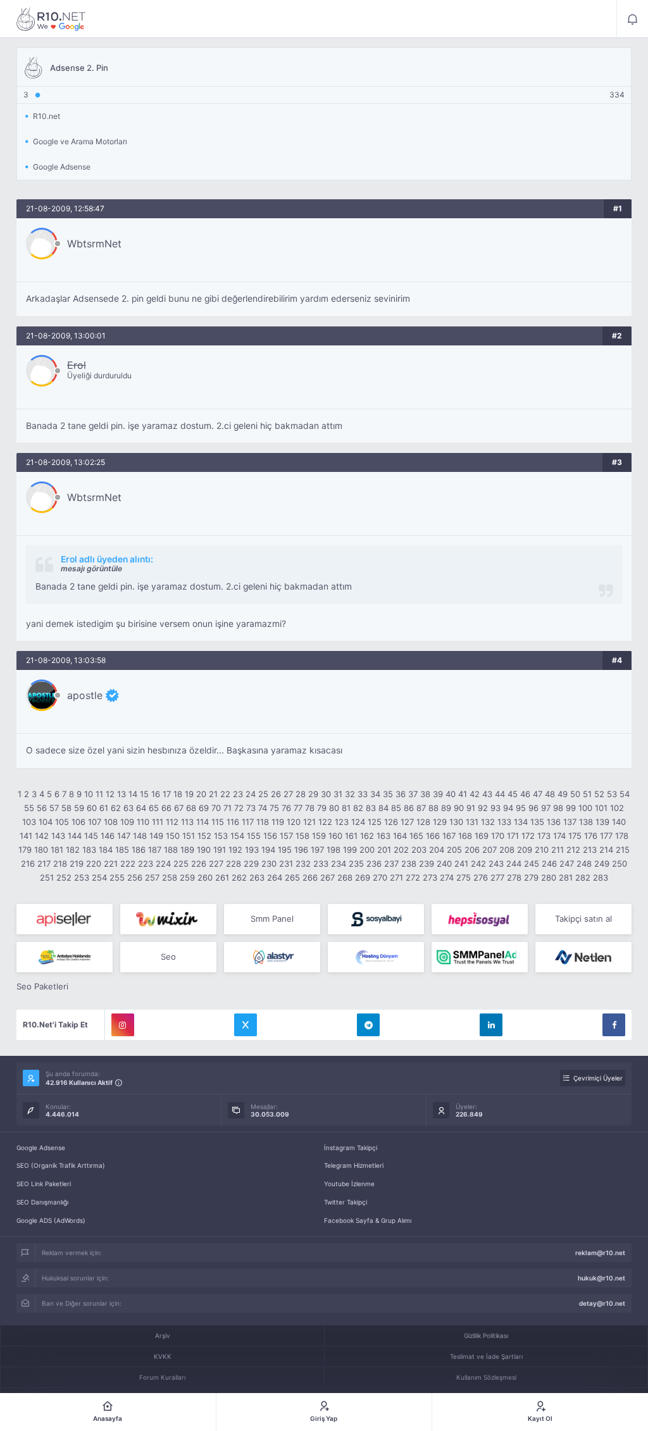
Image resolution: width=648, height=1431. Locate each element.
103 (29, 822)
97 (546, 808)
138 (586, 822)
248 (584, 863)
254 (99, 877)
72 (239, 808)
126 (391, 822)
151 (188, 836)
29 (313, 794)
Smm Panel (272, 919)
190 (204, 850)
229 (251, 863)
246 (549, 863)
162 (367, 836)
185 (122, 850)
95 (521, 808)
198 (333, 850)
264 (274, 877)
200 (367, 850)
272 (413, 877)
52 (599, 794)
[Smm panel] (480, 957)
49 (563, 794)
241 (461, 863)
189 (187, 850)
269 (362, 877)
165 (416, 836)
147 (123, 836)
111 (157, 822)
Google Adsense (40, 1147)
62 (116, 808)
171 (513, 836)
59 (79, 808)
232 (303, 863)
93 (495, 808)
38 (425, 794)
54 (625, 794)
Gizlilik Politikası (486, 1335)
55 (29, 808)
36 (401, 794)
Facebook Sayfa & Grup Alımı (367, 1220)
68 (191, 808)
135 (537, 822)
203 (419, 850)
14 (132, 794)
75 (274, 808)
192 (235, 850)
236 (374, 863)
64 (141, 808)
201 (384, 850)
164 (400, 836)
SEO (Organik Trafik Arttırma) (60, 1165)
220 (93, 863)
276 (480, 877)
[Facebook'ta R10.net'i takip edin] (613, 1024)
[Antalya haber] (64, 957)
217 (44, 863)
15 (144, 794)
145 (91, 836)
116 (233, 822)
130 (456, 822)
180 (41, 850)
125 (375, 822)
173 (544, 836)
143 (58, 836)
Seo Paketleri (42, 986)
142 (42, 836)
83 (371, 808)
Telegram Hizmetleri (353, 1165)
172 (528, 836)
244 (513, 863)
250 (619, 863)
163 (383, 836)
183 (89, 850)
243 (496, 863)
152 (204, 836)
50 (575, 794)
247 (566, 863)
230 (269, 863)
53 (612, 794)
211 (557, 850)
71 (227, 808)
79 (322, 808)
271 (396, 877)
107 (94, 822)
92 (483, 808)
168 (465, 836)
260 (205, 877)
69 (204, 808)
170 (497, 836)
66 (166, 808)
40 (451, 794)
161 (351, 836)
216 (28, 863)
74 (262, 808)
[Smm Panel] (64, 919)
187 (154, 850)
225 (181, 863)
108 (111, 822)
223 (145, 863)
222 (127, 863)
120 (294, 822)
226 (198, 863)
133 (504, 822)
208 (506, 850)
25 (263, 794)
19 (189, 794)
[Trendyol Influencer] (168, 919)
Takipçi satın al (583, 919)
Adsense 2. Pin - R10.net (51, 19)
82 (358, 808)
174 (559, 836)
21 (213, 794)
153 (221, 836)
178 (621, 836)
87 (421, 808)
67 (179, 808)
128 (423, 822)
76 (286, 808)
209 (524, 850)
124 (358, 822)
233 (320, 863)
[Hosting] (272, 957)
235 (356, 863)
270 (380, 877)
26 (276, 794)
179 (25, 850)
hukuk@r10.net (601, 1278)
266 (310, 877)
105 (62, 822)
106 (78, 822)
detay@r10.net (602, 1303)
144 (75, 836)
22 (225, 794)
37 (413, 794)
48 (550, 794)
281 (566, 877)
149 (156, 836)
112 (172, 822)
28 (301, 794)
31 (337, 794)
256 (134, 877)
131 (472, 822)
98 (558, 808)
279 (531, 877)
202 (401, 850)
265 (292, 877)
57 (54, 808)
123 (342, 822)
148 (140, 836)
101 (601, 808)
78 (310, 808)
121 (309, 822)
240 (444, 863)
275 (463, 877)
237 (391, 863)
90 (459, 808)
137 (569, 822)
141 (26, 836)
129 (440, 822)
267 (327, 877)
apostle (85, 695)
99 (571, 808)
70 (216, 808)
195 (285, 850)
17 (167, 794)
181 (57, 850)
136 (554, 822)
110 (143, 822)
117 (248, 822)
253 (81, 877)
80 (334, 808)
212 (573, 850)
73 (251, 808)
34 (375, 794)
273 (430, 877)
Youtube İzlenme (349, 1183)
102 (617, 808)
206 (472, 850)
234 (338, 863)
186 (139, 850)
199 (350, 850)
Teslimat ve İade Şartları (486, 1356)
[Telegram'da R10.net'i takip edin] (368, 1024)
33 (363, 794)
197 (317, 850)
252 (64, 877)
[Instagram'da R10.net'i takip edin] (122, 1024)
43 (487, 794)
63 (128, 808)
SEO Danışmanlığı (42, 1202)
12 (110, 794)
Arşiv (162, 1335)
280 (548, 877)
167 (449, 836)
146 (108, 836)
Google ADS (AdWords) (50, 1220)
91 (470, 808)
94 (508, 808)
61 (103, 808)
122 (325, 822)
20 (201, 794)
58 (66, 808)
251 (47, 877)
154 (237, 836)
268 (344, 877)
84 (383, 808)
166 (433, 836)
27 (288, 794)
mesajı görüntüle (91, 568)
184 (106, 850)
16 (155, 794)
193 (252, 850)
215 (623, 850)
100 (585, 808)
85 (396, 808)
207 (489, 850)
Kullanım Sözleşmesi (486, 1377)
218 (60, 863)
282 (582, 877)
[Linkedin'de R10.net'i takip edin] (491, 1024)
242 (478, 863)
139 (602, 822)
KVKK (162, 1356)
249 (601, 863)
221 (111, 863)
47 (537, 794)
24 (251, 794)
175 (575, 836)
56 (42, 808)
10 (88, 794)
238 (408, 863)
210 (542, 850)
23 (238, 794)
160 (335, 836)
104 (46, 822)
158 (302, 836)
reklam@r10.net (600, 1252)
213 (590, 850)
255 (117, 877)
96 (533, 808)
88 (433, 808)
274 (447, 877)
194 (268, 850)
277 (497, 877)
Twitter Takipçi (345, 1202)
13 (121, 794)
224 (163, 863)
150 (173, 836)
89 (446, 808)
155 (254, 836)
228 (233, 863)
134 (521, 822)
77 (298, 808)
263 (257, 877)
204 (436, 850)
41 (462, 794)
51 (587, 794)
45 (513, 794)
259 (187, 877)
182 (73, 850)
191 (219, 850)
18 (177, 794)
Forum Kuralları (162, 1377)
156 (270, 836)
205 (454, 850)
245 (531, 863)
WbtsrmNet (94, 243)
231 (286, 863)
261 (222, 877)
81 (346, 808)
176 (590, 836)
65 (154, 808)
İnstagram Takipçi (350, 1147)
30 (326, 794)
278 (514, 877)
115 (217, 822)
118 (262, 822)
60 (92, 808)
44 (500, 794)
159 (319, 836)
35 (388, 794)
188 (171, 850)
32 (350, 794)
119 (277, 822)
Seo (168, 956)
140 (619, 822)
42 (475, 794)
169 (482, 836)
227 (216, 863)
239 (426, 863)
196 (301, 850)
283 (600, 877)
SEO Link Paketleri (43, 1183)
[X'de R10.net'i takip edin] (245, 1024)
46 (525, 794)
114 (202, 822)
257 (152, 877)
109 (127, 822)
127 (407, 822)
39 (438, 794)
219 (77, 863)
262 (239, 877)
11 (99, 794)
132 (488, 822)
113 (187, 822)
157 (286, 836)
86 (409, 808)
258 (169, 877)
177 (606, 836)
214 (606, 850)
